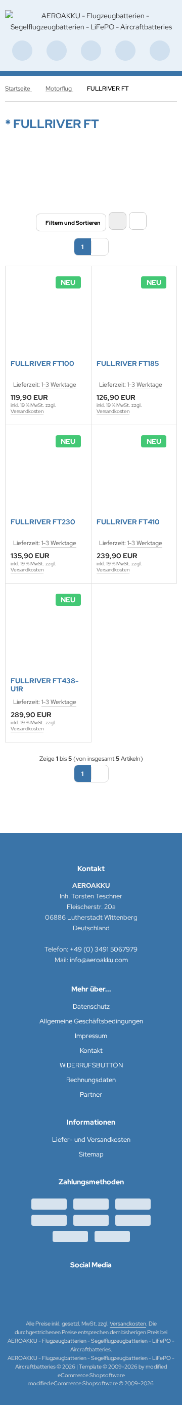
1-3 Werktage (58, 385)
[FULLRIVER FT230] (48, 473)
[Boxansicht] (117, 221)
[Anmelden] (91, 50)
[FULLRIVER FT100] (48, 314)
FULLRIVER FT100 (42, 363)
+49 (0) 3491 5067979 (104, 949)
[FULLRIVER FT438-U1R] (48, 631)
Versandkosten (27, 411)
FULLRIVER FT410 (128, 522)
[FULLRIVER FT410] (134, 473)
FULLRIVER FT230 (43, 522)
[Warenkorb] (125, 50)
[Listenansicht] (138, 221)
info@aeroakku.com (99, 960)
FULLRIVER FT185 (128, 363)
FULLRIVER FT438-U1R (44, 685)
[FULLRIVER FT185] (134, 314)
